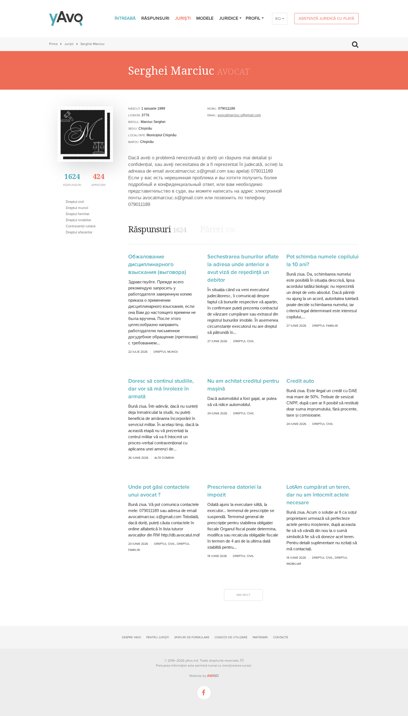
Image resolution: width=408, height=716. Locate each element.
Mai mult (243, 595)
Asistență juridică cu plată (326, 18)
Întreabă (125, 18)
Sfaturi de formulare (191, 637)
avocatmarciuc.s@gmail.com (239, 115)
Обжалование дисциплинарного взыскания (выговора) (157, 264)
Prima (53, 44)
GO (213, 676)
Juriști (183, 18)
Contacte (280, 637)
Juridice (228, 18)
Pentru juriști (157, 637)
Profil (253, 18)
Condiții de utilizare (231, 637)
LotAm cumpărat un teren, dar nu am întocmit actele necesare (318, 495)
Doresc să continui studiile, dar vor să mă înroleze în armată (161, 389)
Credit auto (300, 381)
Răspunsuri (155, 18)
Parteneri (260, 637)
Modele (204, 18)
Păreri (217, 229)
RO (278, 18)
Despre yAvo (131, 637)
